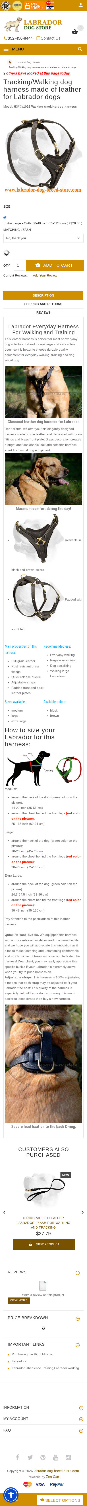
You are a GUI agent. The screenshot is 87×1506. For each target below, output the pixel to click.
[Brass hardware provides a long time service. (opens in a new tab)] (43, 1063)
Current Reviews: (15, 275)
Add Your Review (45, 275)
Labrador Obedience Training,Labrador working (45, 1368)
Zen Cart (52, 1477)
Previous (4, 1211)
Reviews (43, 312)
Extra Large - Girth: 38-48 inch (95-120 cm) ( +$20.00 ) (43, 223)
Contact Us (50, 38)
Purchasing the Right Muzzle (32, 1354)
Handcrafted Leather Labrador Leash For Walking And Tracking (43, 1222)
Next (82, 1211)
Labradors (19, 1361)
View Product (48, 1244)
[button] (79, 49)
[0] (75, 34)
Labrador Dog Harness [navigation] (28, 62)
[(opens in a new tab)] (38, 540)
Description (43, 295)
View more (18, 1300)
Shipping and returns (43, 304)
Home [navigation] (9, 62)
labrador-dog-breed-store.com (56, 1471)
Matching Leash (17, 229)
